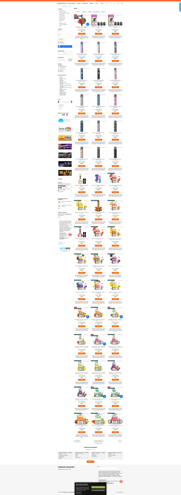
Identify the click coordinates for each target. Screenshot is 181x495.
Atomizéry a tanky (62, 18)
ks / (65, 53)
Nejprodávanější (96, 11)
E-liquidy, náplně (62, 15)
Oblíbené (61, 81)
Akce (60, 106)
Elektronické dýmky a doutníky (64, 13)
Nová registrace (60, 41)
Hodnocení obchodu (63, 92)
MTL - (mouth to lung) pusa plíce (63, 185)
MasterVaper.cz (65, 251)
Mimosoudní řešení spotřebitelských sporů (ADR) (66, 86)
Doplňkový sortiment (62, 23)
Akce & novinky (61, 10)
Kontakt (61, 77)
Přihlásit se (61, 39)
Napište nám (62, 80)
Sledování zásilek (62, 94)
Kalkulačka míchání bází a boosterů (66, 87)
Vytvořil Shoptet (120, 492)
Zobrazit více (90, 461)
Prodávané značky (63, 93)
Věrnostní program (63, 78)
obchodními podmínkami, (111, 471)
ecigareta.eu (61, 70)
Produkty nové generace (63, 24)
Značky (60, 25)
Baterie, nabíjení (62, 19)
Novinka (61, 107)
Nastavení (79, 492)
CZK (106, 3)
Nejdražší (89, 11)
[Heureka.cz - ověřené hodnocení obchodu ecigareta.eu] (65, 120)
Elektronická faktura (63, 89)
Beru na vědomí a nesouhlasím (98, 490)
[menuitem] (71, 3)
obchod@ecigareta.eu (63, 66)
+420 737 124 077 (62, 67)
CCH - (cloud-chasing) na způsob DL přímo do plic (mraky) (64, 189)
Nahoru (77, 441)
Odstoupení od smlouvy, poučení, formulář (65, 84)
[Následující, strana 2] (120, 441)
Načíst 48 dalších (98, 441)
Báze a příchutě (62, 16)
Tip (60, 108)
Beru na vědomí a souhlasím (98, 487)
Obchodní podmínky (63, 82)
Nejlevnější (84, 11)
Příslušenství (61, 20)
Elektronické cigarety (62, 11)
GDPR (61, 88)
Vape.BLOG (61, 91)
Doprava (61, 79)
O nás (61, 76)
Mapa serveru (62, 90)
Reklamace (62, 83)
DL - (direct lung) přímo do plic (63, 187)
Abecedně (103, 11)
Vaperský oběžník (63, 94)
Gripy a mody (61, 14)
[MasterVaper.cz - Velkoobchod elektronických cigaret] (65, 248)
